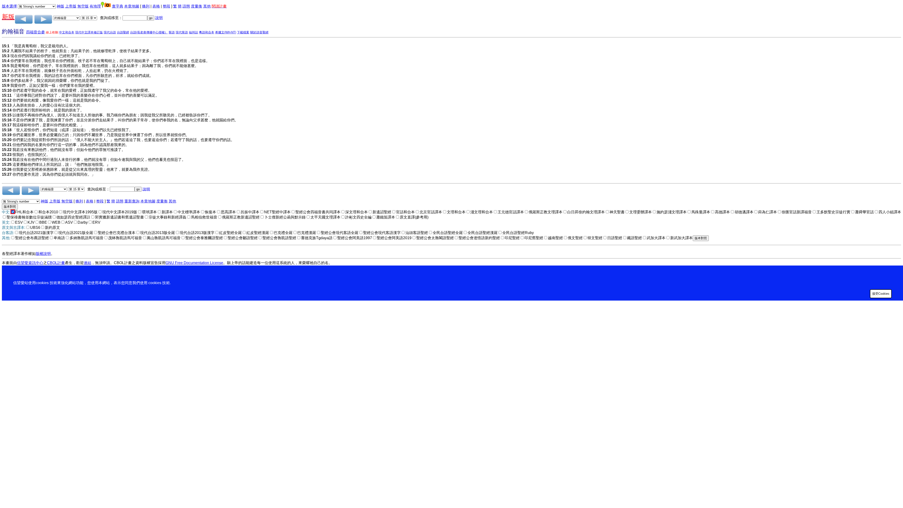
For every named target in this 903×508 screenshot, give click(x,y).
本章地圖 (131, 6)
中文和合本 (66, 32)
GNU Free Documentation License (194, 263)
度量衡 (196, 6)
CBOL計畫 (56, 263)
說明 (159, 18)
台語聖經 (123, 32)
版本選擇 (9, 6)
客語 (172, 32)
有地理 (95, 6)
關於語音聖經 (259, 32)
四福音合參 (35, 32)
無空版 (83, 6)
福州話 (193, 32)
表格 (156, 6)
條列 (146, 6)
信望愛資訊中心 (30, 263)
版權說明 (43, 254)
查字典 (117, 6)
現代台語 (110, 32)
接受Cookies (880, 293)
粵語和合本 (206, 32)
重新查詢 (131, 201)
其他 (207, 6)
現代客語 (182, 32)
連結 (87, 263)
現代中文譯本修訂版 (89, 32)
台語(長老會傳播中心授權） (149, 32)
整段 (166, 6)
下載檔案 (243, 32)
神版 (60, 6)
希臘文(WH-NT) (225, 32)
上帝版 (70, 6)
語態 (186, 6)
